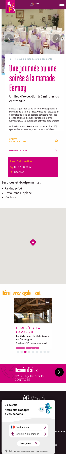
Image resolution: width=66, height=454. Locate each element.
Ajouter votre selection (17, 140)
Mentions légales (56, 431)
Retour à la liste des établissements (33, 59)
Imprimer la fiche (18, 150)
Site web (19, 171)
